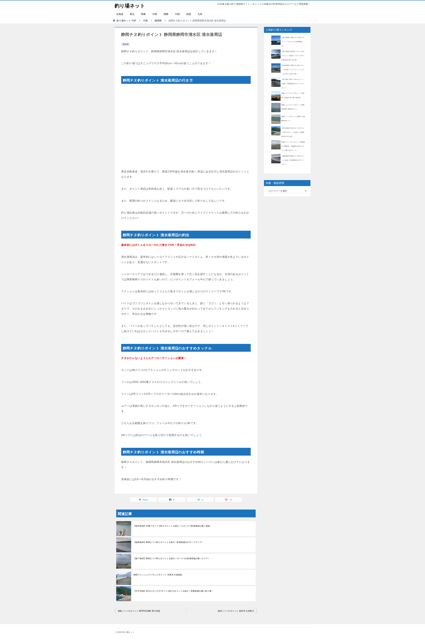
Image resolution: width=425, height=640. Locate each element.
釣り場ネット (130, 5)
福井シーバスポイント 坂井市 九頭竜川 (236, 611)
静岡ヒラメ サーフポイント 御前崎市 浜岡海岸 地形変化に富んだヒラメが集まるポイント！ (293, 146)
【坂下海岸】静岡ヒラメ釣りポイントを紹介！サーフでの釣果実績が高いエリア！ (172, 558)
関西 (166, 14)
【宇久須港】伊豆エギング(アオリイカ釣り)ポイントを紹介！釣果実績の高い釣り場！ (173, 591)
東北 (132, 14)
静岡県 (126, 44)
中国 (177, 14)
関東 (143, 14)
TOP (126, 20)
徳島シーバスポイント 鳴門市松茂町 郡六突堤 (139, 611)
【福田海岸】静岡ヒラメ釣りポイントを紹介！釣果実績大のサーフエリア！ (169, 542)
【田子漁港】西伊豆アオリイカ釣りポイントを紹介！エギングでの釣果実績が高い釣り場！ (292, 56)
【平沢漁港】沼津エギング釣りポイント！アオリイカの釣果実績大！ (292, 42)
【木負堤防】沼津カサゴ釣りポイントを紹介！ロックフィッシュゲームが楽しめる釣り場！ (292, 70)
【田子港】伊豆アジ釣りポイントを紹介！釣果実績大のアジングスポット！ (292, 83)
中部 (154, 14)
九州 (200, 14)
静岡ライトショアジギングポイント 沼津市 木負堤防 (158, 575)
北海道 (119, 14)
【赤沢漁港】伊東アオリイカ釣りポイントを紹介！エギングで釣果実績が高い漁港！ (173, 526)
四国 (188, 14)
